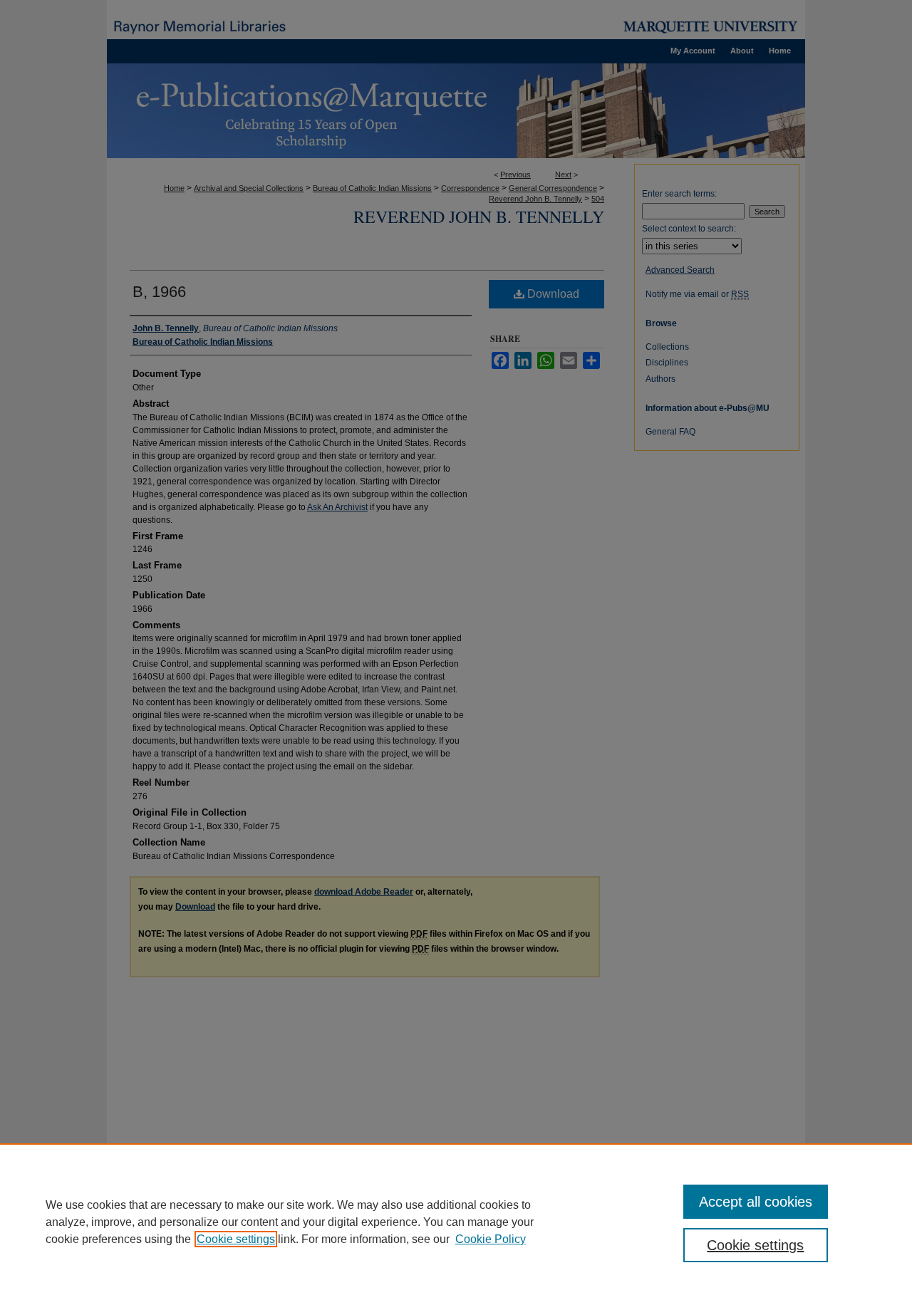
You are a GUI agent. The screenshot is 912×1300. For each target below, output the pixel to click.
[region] (456, 1221)
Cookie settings (236, 1239)
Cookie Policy (490, 1239)
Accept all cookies (755, 1202)
